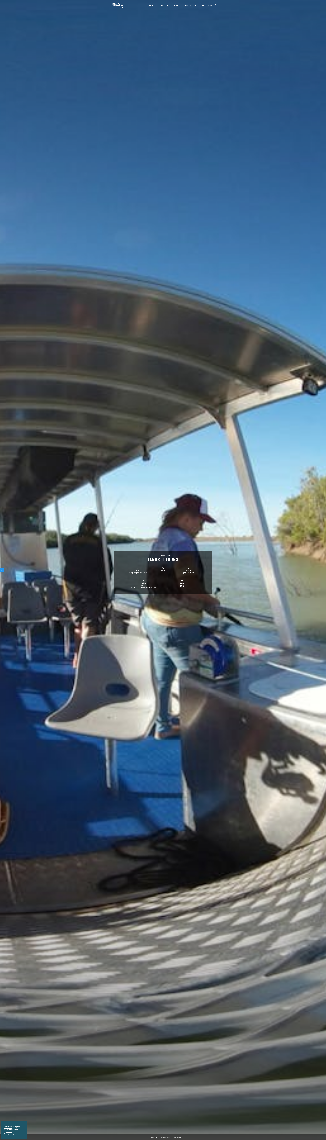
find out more (8, 1128)
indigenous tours (165, 1137)
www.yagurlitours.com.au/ (188, 573)
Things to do (153, 1137)
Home (145, 1137)
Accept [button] (9, 1134)
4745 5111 (163, 573)
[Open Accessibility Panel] (2, 570)
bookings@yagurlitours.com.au (138, 573)
